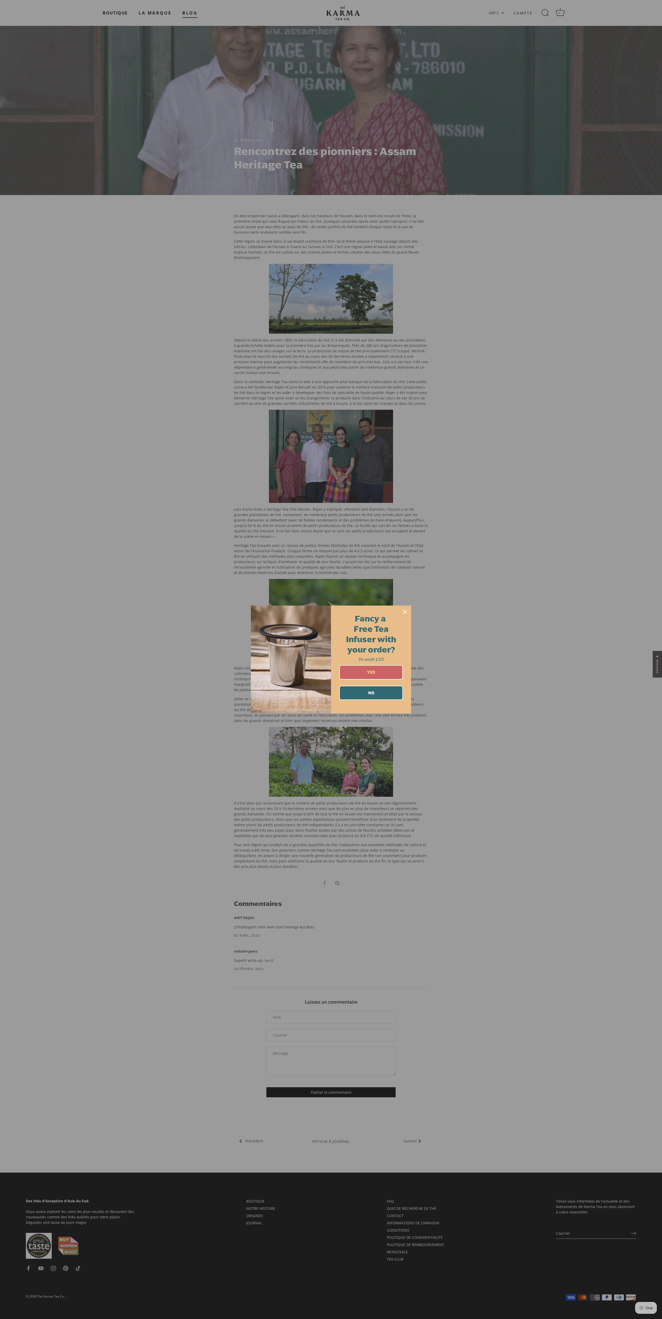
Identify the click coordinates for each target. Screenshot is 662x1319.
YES (371, 672)
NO (371, 692)
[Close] (405, 612)
